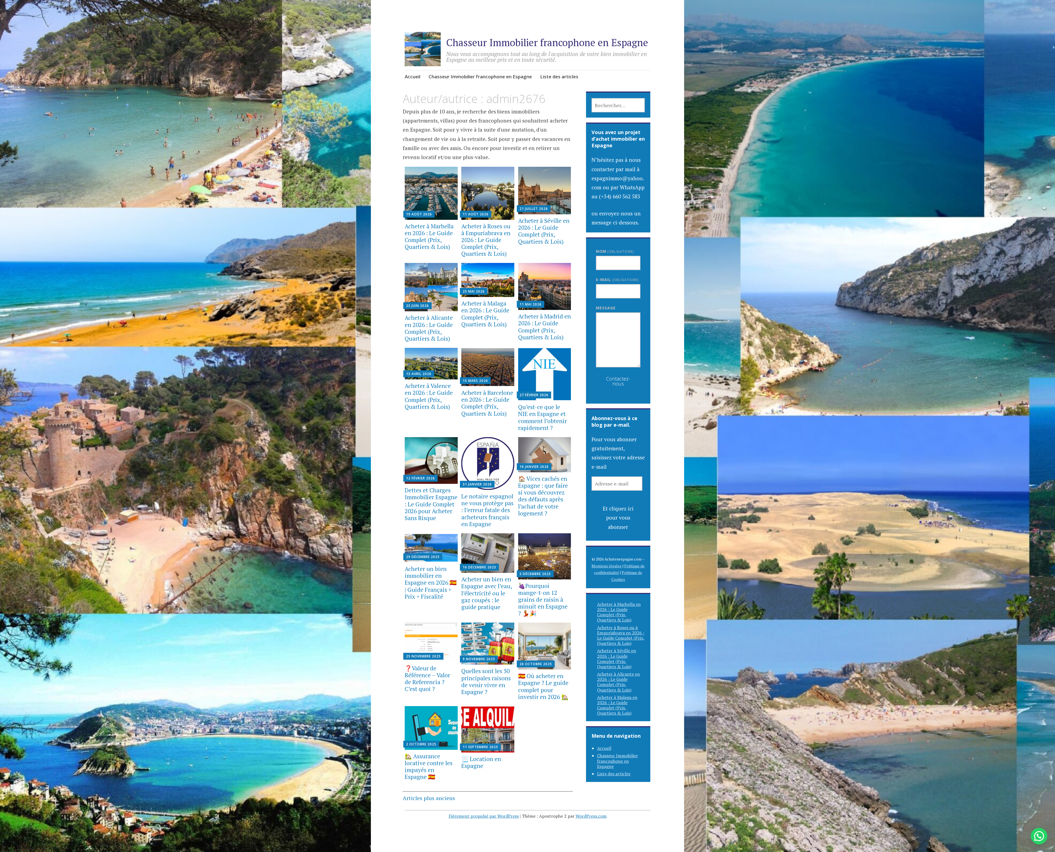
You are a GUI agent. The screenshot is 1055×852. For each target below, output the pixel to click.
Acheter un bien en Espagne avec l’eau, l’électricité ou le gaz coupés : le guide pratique (486, 593)
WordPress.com (591, 816)
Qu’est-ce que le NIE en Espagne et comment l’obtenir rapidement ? (542, 417)
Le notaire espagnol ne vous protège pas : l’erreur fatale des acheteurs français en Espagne (487, 510)
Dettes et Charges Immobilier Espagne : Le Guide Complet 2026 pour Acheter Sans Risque (431, 504)
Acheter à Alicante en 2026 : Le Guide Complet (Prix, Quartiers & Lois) (429, 328)
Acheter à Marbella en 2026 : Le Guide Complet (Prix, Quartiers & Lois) (429, 236)
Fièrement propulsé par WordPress (484, 816)
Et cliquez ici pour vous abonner (618, 517)
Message (606, 307)
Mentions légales (606, 565)
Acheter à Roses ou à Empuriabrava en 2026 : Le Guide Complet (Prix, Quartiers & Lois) (485, 240)
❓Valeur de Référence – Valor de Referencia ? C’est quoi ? (427, 678)
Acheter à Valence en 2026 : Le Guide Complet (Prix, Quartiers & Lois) (429, 396)
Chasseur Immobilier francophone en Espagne (547, 42)
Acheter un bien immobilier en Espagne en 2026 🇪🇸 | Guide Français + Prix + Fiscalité (431, 582)
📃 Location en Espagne (481, 762)
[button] (1039, 836)
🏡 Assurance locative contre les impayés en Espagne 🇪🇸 (428, 766)
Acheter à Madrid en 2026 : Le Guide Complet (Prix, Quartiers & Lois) (544, 326)
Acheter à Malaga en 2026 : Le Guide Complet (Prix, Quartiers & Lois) (485, 313)
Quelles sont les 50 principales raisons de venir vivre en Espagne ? (486, 681)
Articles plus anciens (429, 798)
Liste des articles (559, 76)
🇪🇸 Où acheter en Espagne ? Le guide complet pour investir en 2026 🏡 (543, 686)
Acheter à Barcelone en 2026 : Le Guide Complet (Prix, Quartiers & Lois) (487, 403)
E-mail (617, 279)
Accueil (412, 76)
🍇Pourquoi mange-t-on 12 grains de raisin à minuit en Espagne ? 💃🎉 (543, 599)
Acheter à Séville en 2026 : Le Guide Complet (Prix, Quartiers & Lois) (544, 231)
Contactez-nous (618, 381)
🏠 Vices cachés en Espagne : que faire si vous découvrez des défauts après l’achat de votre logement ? (543, 496)
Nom (615, 251)
